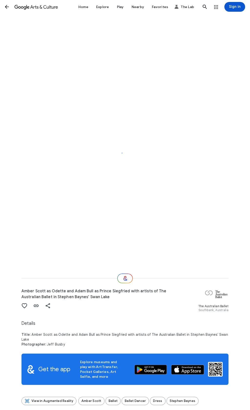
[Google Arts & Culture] (36, 7)
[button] (7, 7)
